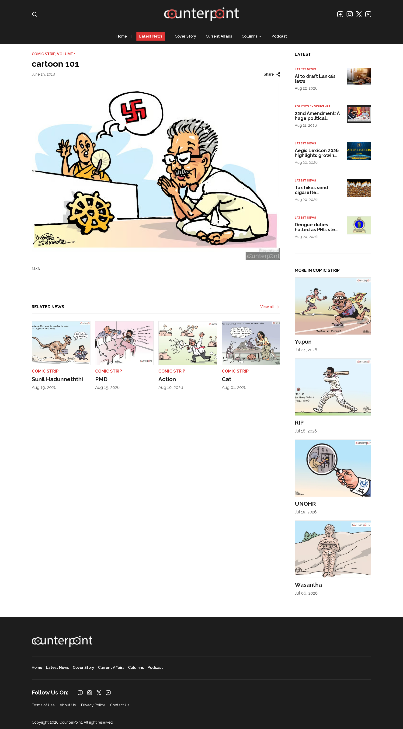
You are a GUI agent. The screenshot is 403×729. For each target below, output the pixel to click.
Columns (249, 36)
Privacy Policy (93, 705)
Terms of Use (43, 705)
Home (121, 36)
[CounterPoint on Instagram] (350, 14)
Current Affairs (219, 36)
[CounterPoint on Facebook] (340, 14)
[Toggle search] (34, 14)
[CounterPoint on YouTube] (368, 14)
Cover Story (185, 36)
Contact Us (119, 705)
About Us (68, 705)
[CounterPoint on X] (359, 14)
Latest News (150, 36)
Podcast (279, 36)
